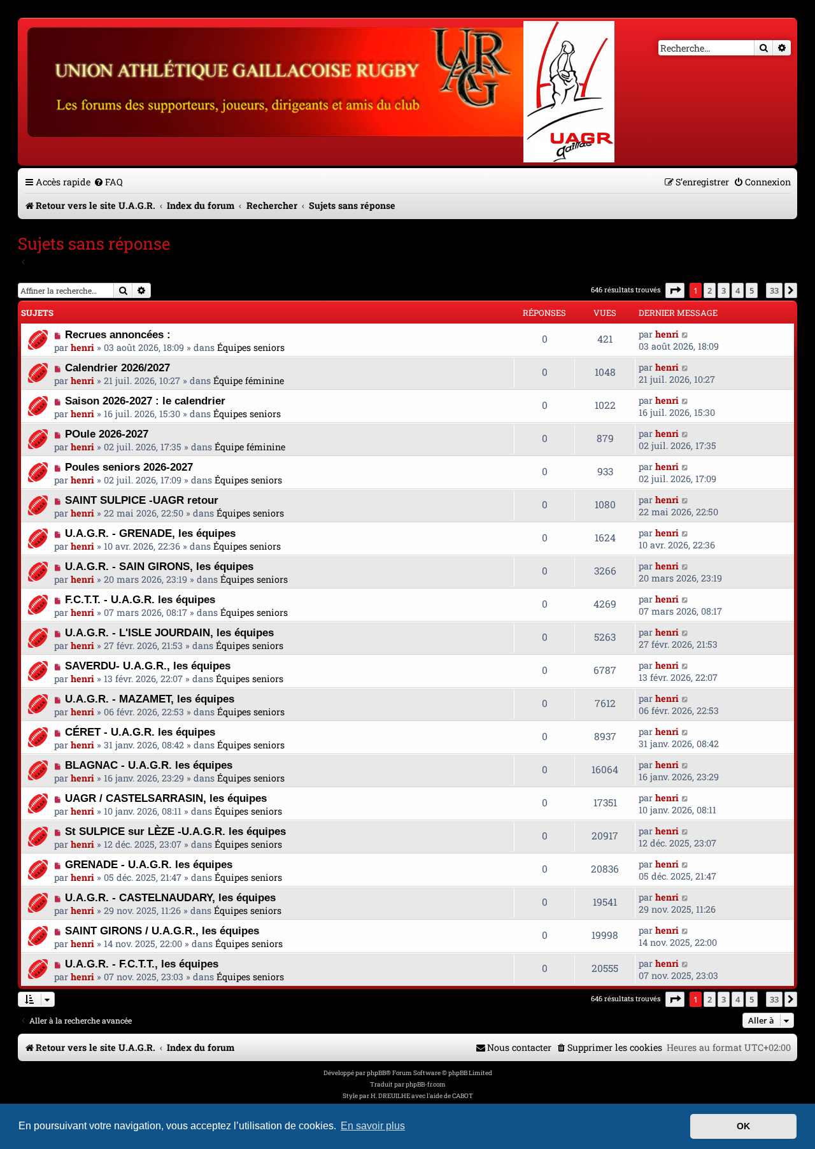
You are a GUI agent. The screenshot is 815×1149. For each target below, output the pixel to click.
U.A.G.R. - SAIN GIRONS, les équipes (159, 566)
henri (82, 347)
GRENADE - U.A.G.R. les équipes (148, 864)
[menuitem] (108, 182)
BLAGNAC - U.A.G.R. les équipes (148, 765)
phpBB (376, 1073)
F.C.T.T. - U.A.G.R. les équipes (140, 599)
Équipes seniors (251, 347)
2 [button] (709, 290)
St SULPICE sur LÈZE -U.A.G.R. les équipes (175, 831)
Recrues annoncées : (118, 334)
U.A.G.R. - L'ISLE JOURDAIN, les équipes (169, 632)
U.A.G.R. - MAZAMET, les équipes (149, 698)
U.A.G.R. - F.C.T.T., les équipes (141, 963)
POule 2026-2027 (106, 433)
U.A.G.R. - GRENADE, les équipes (150, 533)
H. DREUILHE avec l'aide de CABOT (422, 1096)
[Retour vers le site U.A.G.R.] (278, 80)
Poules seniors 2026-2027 (129, 466)
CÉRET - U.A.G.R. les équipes (140, 731)
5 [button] (751, 290)
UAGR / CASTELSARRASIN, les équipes (166, 798)
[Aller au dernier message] (685, 334)
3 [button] (723, 290)
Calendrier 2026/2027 (117, 367)
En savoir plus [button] (373, 1125)
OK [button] (743, 1126)
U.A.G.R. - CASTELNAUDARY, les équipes (170, 897)
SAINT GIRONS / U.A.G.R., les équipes (162, 930)
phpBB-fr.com (426, 1084)
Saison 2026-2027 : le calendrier (145, 400)
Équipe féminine (248, 381)
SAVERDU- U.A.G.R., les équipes (147, 665)
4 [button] (737, 290)
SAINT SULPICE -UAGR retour (141, 500)
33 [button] (774, 290)
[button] (674, 290)
